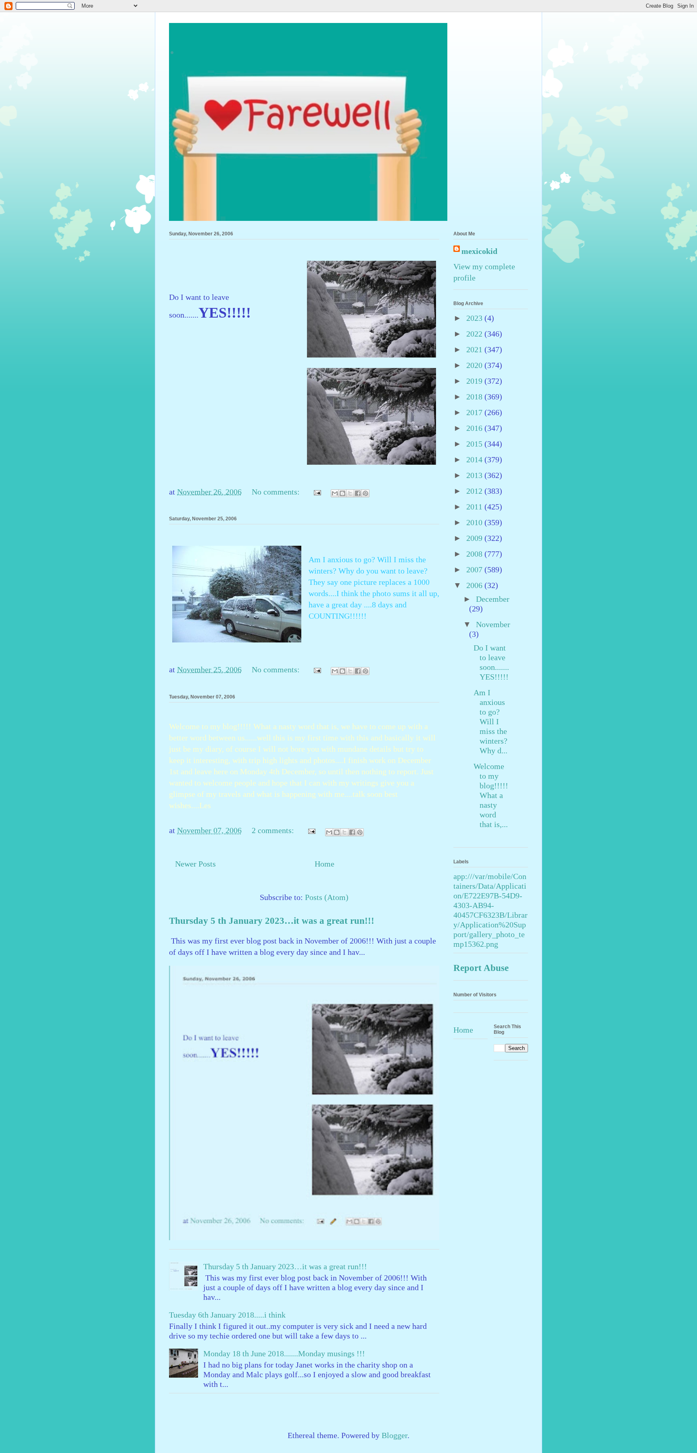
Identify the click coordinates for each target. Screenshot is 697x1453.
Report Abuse (481, 967)
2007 (475, 569)
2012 (475, 490)
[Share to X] (350, 493)
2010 (475, 522)
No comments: (277, 491)
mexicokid (479, 251)
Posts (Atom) (326, 897)
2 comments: (274, 830)
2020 (475, 365)
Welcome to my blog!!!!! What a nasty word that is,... (491, 795)
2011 (475, 506)
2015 (475, 443)
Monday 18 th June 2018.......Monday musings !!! (284, 1353)
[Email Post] (316, 491)
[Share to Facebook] (358, 493)
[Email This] (335, 493)
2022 (475, 333)
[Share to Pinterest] (365, 493)
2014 (475, 459)
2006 (475, 585)
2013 (475, 475)
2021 (475, 349)
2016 (475, 428)
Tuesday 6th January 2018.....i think (227, 1314)
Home (324, 863)
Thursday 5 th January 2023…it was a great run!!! (271, 920)
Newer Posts (195, 863)
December (492, 599)
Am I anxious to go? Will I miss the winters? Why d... (490, 721)
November (493, 624)
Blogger (394, 1435)
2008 (475, 553)
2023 (475, 318)
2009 (475, 538)
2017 (475, 412)
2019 (475, 380)
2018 (475, 396)
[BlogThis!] (342, 493)
